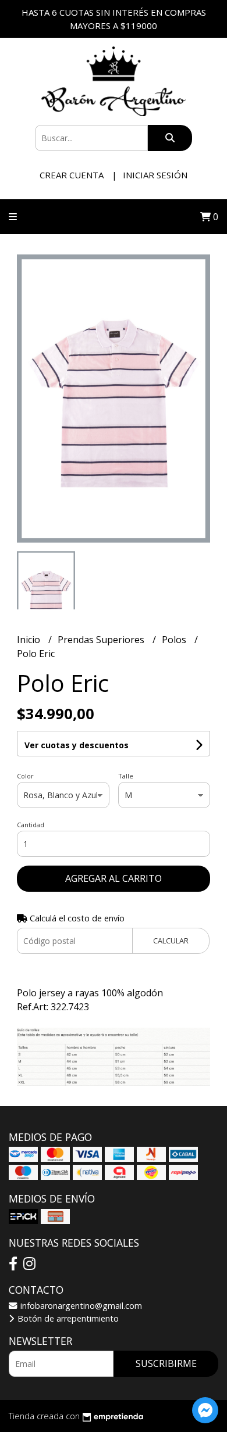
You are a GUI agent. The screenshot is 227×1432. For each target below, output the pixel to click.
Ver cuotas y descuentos (76, 745)
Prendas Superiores (102, 639)
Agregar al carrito (113, 878)
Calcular (171, 940)
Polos (175, 639)
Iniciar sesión (155, 175)
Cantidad (30, 824)
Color (25, 775)
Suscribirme (166, 1363)
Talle (125, 775)
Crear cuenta (72, 175)
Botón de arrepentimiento (67, 1318)
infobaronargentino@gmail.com (80, 1305)
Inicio (29, 639)
